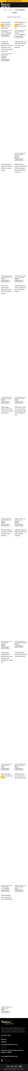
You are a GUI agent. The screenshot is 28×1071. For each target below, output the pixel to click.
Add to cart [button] (5, 35)
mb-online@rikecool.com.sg (9, 1044)
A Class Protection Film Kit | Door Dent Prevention (6, 55)
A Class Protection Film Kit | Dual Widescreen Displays (6, 520)
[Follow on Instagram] (5, 1047)
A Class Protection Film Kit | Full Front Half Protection (20, 32)
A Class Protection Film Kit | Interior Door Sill (20, 765)
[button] (26, 5)
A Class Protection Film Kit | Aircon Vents (6, 765)
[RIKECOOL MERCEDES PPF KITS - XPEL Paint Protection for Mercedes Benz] (5, 4)
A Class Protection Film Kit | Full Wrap (6, 31)
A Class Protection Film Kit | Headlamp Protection (21, 642)
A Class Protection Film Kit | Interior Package (20, 276)
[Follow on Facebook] (2, 1047)
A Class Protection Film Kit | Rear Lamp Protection (20, 520)
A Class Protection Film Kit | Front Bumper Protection (20, 154)
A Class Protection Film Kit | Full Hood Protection (7, 276)
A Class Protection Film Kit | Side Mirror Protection (6, 643)
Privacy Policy (20, 1069)
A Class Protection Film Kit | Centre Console (20, 398)
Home (5, 10)
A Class (10, 10)
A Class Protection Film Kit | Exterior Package (6, 398)
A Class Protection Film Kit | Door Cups (6, 1007)
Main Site (3, 1039)
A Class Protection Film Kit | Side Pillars (6, 886)
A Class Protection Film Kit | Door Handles (20, 886)
